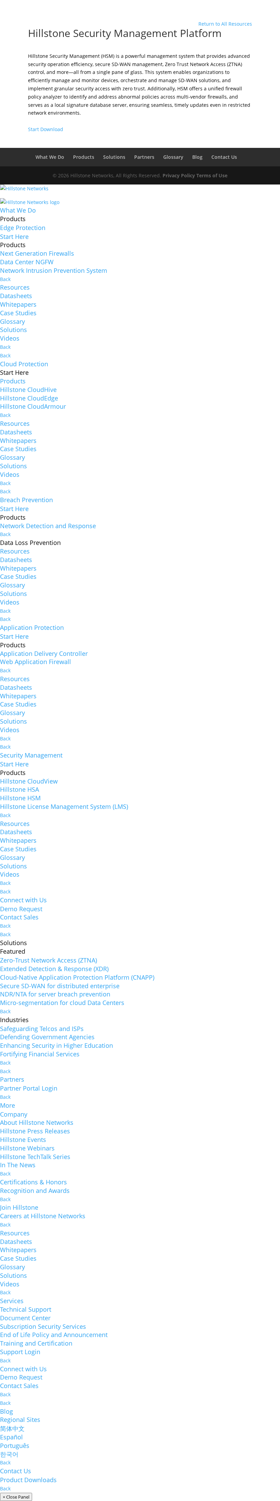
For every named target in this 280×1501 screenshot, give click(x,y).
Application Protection (32, 627)
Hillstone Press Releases (35, 1131)
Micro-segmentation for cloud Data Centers (62, 1002)
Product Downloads (28, 1480)
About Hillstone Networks (36, 1122)
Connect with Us (23, 900)
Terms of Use (211, 175)
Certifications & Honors (33, 1182)
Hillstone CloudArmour (33, 406)
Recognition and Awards (35, 1190)
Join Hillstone (19, 1207)
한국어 (9, 1454)
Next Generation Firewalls (37, 253)
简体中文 (12, 1428)
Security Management (31, 755)
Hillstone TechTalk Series (35, 1157)
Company (13, 1114)
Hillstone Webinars (27, 1148)
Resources (15, 287)
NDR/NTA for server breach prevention (55, 994)
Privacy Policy (179, 175)
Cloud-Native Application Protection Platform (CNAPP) (77, 977)
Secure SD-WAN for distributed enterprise (60, 986)
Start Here (14, 236)
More (7, 1105)
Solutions (114, 157)
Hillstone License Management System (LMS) (64, 806)
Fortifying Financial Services (40, 1054)
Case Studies (18, 313)
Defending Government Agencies (47, 1037)
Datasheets (16, 296)
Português (14, 1445)
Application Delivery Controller (44, 653)
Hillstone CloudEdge (29, 398)
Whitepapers (18, 304)
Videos (9, 338)
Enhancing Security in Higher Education (56, 1045)
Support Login (20, 1352)
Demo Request (21, 909)
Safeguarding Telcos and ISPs (42, 1029)
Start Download (45, 129)
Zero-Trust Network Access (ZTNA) (48, 960)
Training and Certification (36, 1343)
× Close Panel (16, 1497)
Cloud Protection (24, 364)
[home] (24, 191)
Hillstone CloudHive (28, 389)
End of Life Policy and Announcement (54, 1335)
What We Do (50, 157)
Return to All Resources (225, 24)
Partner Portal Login (28, 1088)
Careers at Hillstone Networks (42, 1216)
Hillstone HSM (20, 798)
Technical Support (25, 1309)
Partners (144, 157)
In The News (18, 1165)
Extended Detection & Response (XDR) (54, 969)
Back (5, 279)
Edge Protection (22, 228)
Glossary (173, 157)
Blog (197, 157)
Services (12, 1301)
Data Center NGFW (27, 262)
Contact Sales (19, 917)
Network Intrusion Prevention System (53, 270)
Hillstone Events (23, 1139)
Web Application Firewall (35, 662)
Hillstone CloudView (29, 781)
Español (11, 1437)
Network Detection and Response (48, 526)
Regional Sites (20, 1419)
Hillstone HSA (19, 789)
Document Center (25, 1318)
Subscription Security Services (43, 1326)
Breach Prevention (26, 500)
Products (83, 157)
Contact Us (224, 157)
